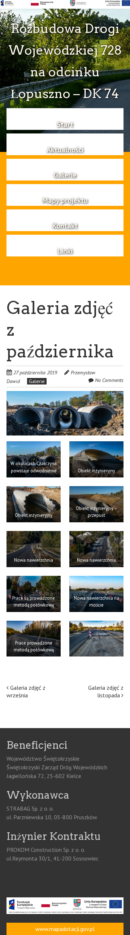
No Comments (109, 380)
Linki (65, 251)
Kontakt (65, 225)
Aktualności (65, 149)
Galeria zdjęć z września (26, 691)
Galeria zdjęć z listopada (106, 691)
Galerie (65, 175)
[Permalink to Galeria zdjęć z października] (65, 395)
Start (65, 124)
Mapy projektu (65, 200)
